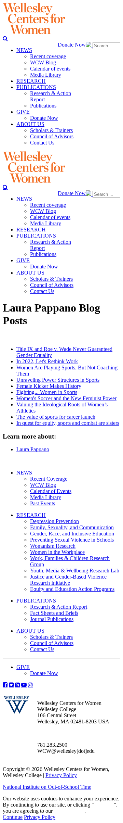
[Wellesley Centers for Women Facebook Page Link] (5, 684)
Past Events (42, 503)
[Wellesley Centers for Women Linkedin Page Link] (17, 684)
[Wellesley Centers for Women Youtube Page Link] (24, 684)
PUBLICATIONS (36, 601)
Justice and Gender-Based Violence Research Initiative (68, 580)
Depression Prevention (54, 521)
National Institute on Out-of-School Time (47, 787)
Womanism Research (53, 546)
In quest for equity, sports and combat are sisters (67, 423)
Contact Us (42, 649)
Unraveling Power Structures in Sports (57, 380)
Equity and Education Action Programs (72, 589)
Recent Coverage (48, 479)
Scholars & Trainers (51, 637)
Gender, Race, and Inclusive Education (72, 533)
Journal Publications (51, 619)
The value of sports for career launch (55, 417)
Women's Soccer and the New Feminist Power (66, 398)
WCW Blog (43, 485)
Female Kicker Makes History (48, 386)
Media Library (45, 497)
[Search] (5, 38)
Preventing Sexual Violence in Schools (72, 540)
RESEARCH (31, 515)
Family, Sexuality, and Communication (72, 527)
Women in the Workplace (57, 552)
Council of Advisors (51, 643)
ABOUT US (30, 631)
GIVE (23, 667)
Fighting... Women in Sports (46, 392)
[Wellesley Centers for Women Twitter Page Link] (11, 684)
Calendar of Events (50, 491)
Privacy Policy (61, 775)
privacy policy (69, 811)
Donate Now (72, 45)
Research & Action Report (58, 607)
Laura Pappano (32, 449)
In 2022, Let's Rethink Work (47, 361)
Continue (104, 805)
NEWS (24, 473)
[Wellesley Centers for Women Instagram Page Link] (30, 684)
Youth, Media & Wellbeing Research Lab (74, 570)
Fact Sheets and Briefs (54, 613)
